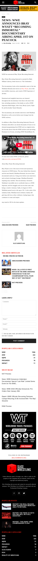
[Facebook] (14, 493)
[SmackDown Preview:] (6, 263)
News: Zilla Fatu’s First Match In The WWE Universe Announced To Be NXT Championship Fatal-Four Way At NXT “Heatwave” (23, 274)
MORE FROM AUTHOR (13, 256)
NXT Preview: (17, 282)
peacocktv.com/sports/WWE (13, 159)
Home (3, 14)
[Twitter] (24, 493)
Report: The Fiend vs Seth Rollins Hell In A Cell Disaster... (23, 514)
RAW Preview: (31, 225)
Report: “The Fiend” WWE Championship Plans (23, 522)
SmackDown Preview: (10, 225)
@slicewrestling (19, 458)
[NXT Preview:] (6, 285)
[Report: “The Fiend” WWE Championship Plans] (6, 524)
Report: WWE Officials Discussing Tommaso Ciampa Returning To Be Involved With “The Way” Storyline (19, 399)
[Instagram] (19, 493)
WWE (8, 14)
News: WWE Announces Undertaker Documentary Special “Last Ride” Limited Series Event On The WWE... (18, 381)
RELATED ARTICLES (11, 253)
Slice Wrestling (7, 43)
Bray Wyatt (25, 88)
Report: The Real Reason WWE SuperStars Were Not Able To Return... (24, 505)
